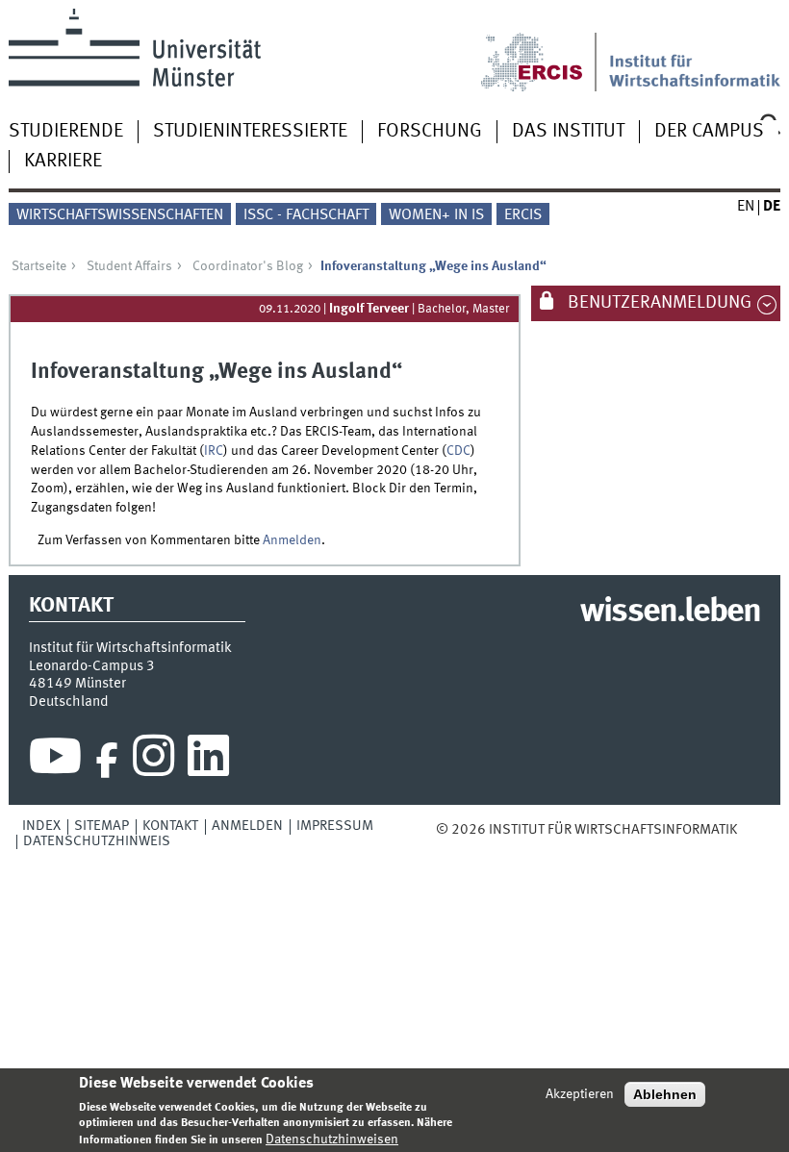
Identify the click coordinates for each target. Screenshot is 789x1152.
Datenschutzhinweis (96, 841)
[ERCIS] (544, 50)
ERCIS (523, 215)
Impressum (334, 826)
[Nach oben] (750, 830)
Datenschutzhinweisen (332, 1139)
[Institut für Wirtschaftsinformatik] (695, 50)
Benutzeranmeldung (657, 303)
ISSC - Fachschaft (306, 215)
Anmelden (292, 540)
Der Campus (709, 131)
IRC (213, 451)
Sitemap (101, 826)
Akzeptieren (580, 1094)
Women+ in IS (436, 215)
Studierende (66, 131)
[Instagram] (153, 761)
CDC (458, 451)
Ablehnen (665, 1094)
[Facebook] (106, 761)
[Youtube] (55, 761)
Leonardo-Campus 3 (92, 666)
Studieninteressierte (250, 131)
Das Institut (568, 131)
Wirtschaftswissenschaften (119, 215)
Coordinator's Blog (247, 266)
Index (41, 826)
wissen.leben (670, 612)
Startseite (39, 266)
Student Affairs (129, 266)
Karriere (63, 161)
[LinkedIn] (208, 761)
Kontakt (170, 826)
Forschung (429, 131)
